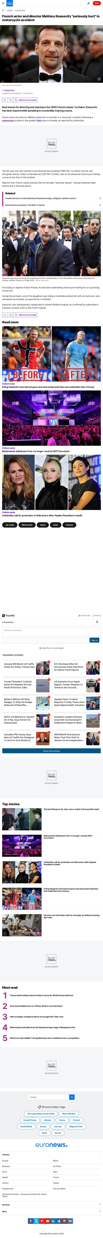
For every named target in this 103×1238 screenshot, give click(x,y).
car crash (9, 525)
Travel (55, 1177)
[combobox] (52, 1097)
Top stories (11, 804)
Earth (4, 1172)
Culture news (20, 10)
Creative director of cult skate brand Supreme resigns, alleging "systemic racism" (41, 198)
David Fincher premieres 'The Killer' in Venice (25, 205)
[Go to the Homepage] (9, 3)
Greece (43, 1126)
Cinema (69, 525)
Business (6, 1166)
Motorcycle (27, 525)
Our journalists (59, 1188)
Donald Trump (29, 1120)
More (4, 1211)
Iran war (58, 1126)
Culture (9, 10)
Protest (76, 1120)
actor (55, 525)
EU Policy (57, 1166)
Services (6, 1205)
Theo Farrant (9, 90)
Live (97, 3)
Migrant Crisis (76, 1126)
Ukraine (47, 1120)
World (55, 1160)
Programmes (7, 1188)
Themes (5, 1154)
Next (55, 1172)
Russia (58, 1133)
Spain (44, 1133)
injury (42, 525)
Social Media (26, 1126)
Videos (56, 1183)
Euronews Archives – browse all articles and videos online (24, 1195)
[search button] (72, 1097)
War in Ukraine (69, 1113)
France (62, 1120)
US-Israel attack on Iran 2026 (40, 1113)
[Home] (3, 10)
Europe (5, 1160)
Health (5, 1177)
